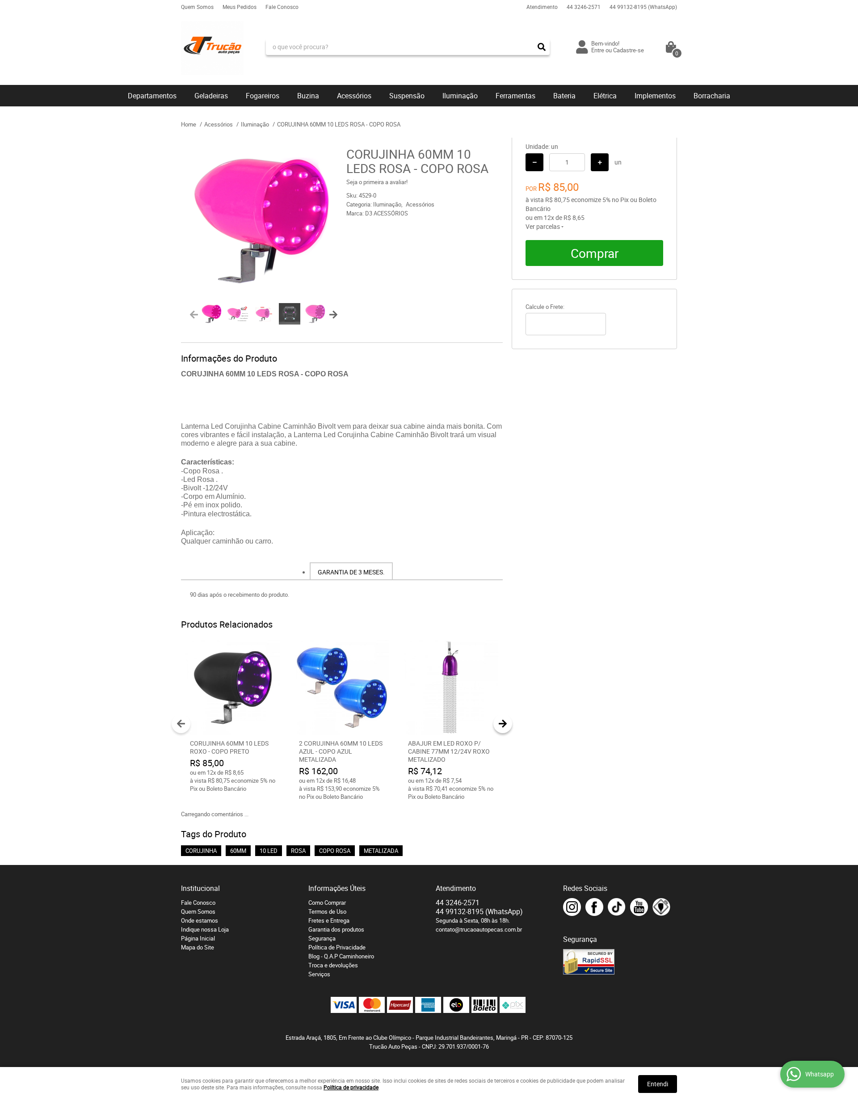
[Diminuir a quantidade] (534, 162)
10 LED (269, 851)
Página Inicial (198, 938)
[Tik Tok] (617, 907)
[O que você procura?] (542, 47)
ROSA (298, 851)
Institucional (200, 888)
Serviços (319, 974)
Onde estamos (199, 920)
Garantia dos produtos (336, 929)
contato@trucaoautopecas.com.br (479, 929)
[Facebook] (594, 907)
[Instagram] (572, 907)
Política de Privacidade (337, 947)
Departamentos (152, 96)
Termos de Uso (327, 911)
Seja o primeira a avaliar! (377, 182)
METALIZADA (381, 851)
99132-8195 (643, 6)
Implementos (655, 96)
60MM (238, 851)
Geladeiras (211, 96)
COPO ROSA (334, 851)
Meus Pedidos (240, 6)
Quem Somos (197, 6)
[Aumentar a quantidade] (600, 162)
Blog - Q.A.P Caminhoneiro (341, 956)
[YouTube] (639, 907)
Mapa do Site (197, 947)
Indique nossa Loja (205, 929)
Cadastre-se (628, 50)
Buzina (308, 96)
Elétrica (605, 96)
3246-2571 (584, 6)
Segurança (322, 938)
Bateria (564, 96)
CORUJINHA (201, 851)
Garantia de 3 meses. (351, 572)
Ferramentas (515, 96)
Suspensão (407, 96)
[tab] (351, 571)
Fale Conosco (282, 6)
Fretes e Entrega (328, 920)
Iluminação (460, 96)
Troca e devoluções (333, 965)
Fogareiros (262, 96)
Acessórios (354, 96)
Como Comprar (327, 903)
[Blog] (661, 907)
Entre (597, 50)
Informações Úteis (337, 888)
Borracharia (712, 96)
